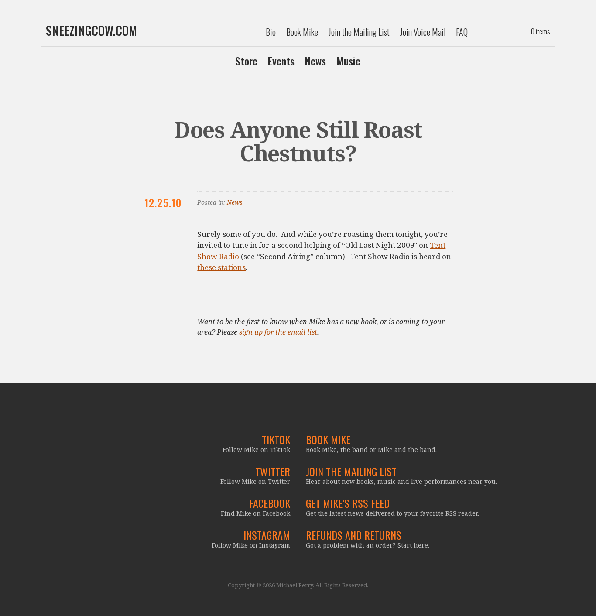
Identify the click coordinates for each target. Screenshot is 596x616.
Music (348, 60)
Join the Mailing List (359, 31)
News (315, 60)
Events (281, 60)
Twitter (272, 471)
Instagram (266, 534)
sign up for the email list (278, 332)
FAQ (462, 31)
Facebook (269, 503)
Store (246, 60)
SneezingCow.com (91, 30)
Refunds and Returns (353, 534)
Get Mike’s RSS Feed (348, 503)
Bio (271, 31)
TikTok (276, 439)
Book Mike (302, 31)
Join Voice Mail (422, 31)
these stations (221, 267)
